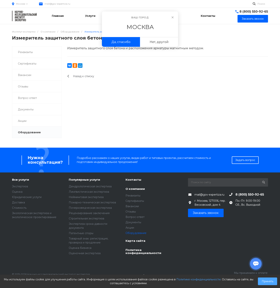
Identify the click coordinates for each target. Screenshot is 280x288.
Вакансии (24, 75)
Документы (26, 109)
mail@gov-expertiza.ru (57, 3)
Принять (267, 281)
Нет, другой (159, 42)
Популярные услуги (84, 179)
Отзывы (23, 86)
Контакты (133, 179)
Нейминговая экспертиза (86, 197)
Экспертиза (20, 186)
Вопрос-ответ (27, 98)
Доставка (18, 202)
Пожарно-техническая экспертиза (92, 202)
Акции (22, 121)
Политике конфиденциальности (198, 279)
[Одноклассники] (75, 65)
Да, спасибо (120, 42)
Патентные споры (81, 233)
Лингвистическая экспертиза (89, 191)
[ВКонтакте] (69, 65)
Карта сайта (135, 241)
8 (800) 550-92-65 (253, 11)
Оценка (17, 191)
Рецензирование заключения (89, 213)
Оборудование (29, 132)
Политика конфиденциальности (143, 251)
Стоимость (19, 208)
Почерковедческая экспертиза (90, 208)
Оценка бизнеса (80, 248)
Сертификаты (27, 63)
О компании (135, 189)
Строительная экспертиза (86, 218)
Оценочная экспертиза (85, 253)
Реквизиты (25, 52)
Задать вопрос (245, 160)
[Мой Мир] (80, 65)
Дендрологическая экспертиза (90, 186)
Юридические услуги (27, 197)
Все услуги (20, 179)
